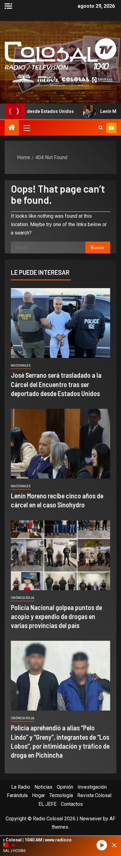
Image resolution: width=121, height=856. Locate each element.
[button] (26, 128)
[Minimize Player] (114, 845)
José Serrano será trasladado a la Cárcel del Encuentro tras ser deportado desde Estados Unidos (56, 384)
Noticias (43, 787)
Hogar (38, 795)
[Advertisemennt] (60, 80)
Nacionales (21, 365)
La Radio (20, 787)
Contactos (72, 804)
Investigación (92, 787)
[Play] (102, 845)
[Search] (101, 128)
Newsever (90, 819)
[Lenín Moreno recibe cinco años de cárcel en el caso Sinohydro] (60, 444)
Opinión (65, 787)
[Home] (11, 128)
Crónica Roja (22, 598)
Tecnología (61, 795)
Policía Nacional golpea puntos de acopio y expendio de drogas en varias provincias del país (56, 616)
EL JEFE (47, 804)
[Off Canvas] (8, 6)
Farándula (17, 795)
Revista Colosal (94, 795)
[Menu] (26, 128)
